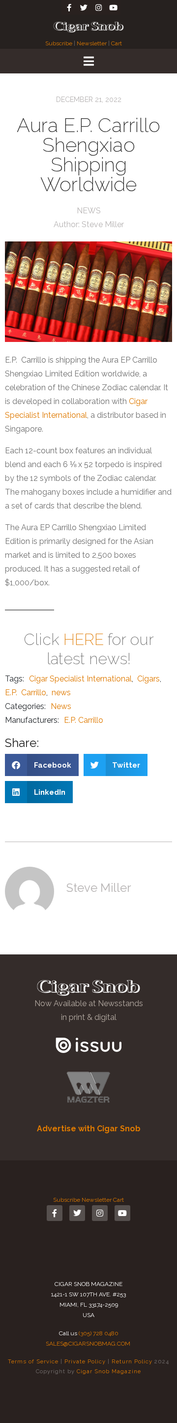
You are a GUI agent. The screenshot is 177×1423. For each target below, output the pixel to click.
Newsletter (92, 43)
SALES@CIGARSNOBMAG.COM (88, 1343)
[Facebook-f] (68, 7)
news (61, 692)
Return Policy (132, 1361)
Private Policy (85, 1361)
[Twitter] (83, 7)
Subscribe (59, 43)
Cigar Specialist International (80, 678)
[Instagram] (98, 7)
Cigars (148, 678)
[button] (42, 765)
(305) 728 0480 (98, 1333)
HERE (83, 639)
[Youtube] (113, 7)
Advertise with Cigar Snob (89, 1128)
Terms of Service (33, 1361)
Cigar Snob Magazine (109, 1371)
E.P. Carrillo (25, 692)
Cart (116, 43)
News (89, 210)
